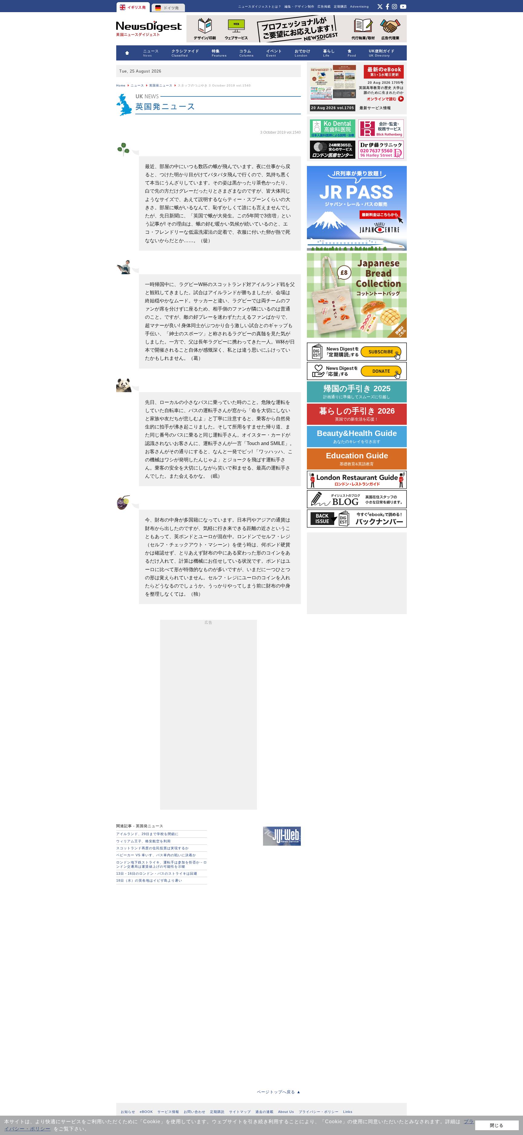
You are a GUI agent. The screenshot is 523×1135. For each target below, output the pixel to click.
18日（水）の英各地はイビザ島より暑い (149, 880)
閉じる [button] (497, 1125)
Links (348, 1112)
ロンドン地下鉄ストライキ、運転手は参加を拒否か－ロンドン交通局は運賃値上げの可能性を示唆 (161, 864)
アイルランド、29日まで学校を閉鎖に (147, 834)
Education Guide (357, 458)
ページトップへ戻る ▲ (279, 1092)
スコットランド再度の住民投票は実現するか (152, 848)
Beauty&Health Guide (357, 436)
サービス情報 (168, 1112)
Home (121, 85)
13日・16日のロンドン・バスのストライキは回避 (156, 873)
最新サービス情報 (351, 108)
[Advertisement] (208, 716)
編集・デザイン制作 (299, 6)
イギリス (133, 6)
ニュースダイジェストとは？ (259, 6)
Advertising (359, 6)
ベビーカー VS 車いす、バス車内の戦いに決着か (156, 855)
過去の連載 (264, 1112)
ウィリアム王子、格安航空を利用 (143, 841)
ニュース (137, 85)
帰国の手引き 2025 (356, 391)
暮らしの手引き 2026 (357, 414)
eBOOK (146, 1112)
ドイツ (168, 6)
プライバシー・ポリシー (319, 1112)
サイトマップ (240, 1112)
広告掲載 (324, 6)
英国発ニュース (161, 85)
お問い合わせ (195, 1112)
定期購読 (340, 6)
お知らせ (128, 1112)
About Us (286, 1112)
